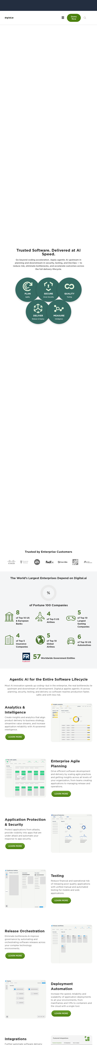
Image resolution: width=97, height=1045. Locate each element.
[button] (85, 18)
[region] (48, 562)
